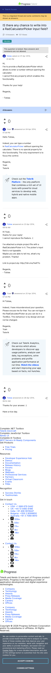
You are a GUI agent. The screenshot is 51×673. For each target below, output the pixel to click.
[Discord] (12, 539)
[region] (25, 653)
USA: (21, 506)
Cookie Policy (8, 650)
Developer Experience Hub (18, 458)
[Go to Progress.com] (8, 573)
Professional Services (15, 474)
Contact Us (10, 504)
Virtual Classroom (14, 479)
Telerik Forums (10, 9)
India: (22, 511)
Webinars (9, 472)
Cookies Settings (25, 668)
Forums (8, 467)
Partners (9, 477)
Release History (13, 465)
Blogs (8, 470)
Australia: (23, 516)
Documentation (12, 463)
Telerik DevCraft (8, 431)
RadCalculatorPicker (14, 146)
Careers (9, 600)
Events (8, 481)
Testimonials (11, 495)
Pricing (8, 449)
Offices (8, 603)
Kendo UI (4, 435)
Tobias (9, 56)
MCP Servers (6, 440)
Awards (9, 593)
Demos (8, 460)
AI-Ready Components (24, 440)
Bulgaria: (23, 513)
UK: (21, 508)
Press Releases (12, 596)
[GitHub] (12, 536)
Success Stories (13, 492)
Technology (11, 591)
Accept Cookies (25, 661)
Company (10, 589)
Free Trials (10, 447)
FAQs (7, 484)
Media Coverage (13, 598)
